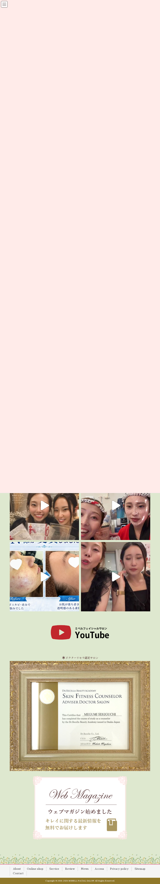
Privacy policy (119, 868)
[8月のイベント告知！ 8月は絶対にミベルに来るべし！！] (115, 505)
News (85, 868)
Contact (18, 873)
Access (99, 868)
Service (54, 868)
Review (70, 868)
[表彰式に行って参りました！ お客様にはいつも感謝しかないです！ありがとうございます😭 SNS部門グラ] (115, 576)
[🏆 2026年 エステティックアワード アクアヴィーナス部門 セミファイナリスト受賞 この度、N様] (44, 576)
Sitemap (140, 868)
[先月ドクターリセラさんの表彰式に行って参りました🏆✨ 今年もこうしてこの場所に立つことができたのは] (44, 505)
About (17, 868)
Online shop (35, 868)
